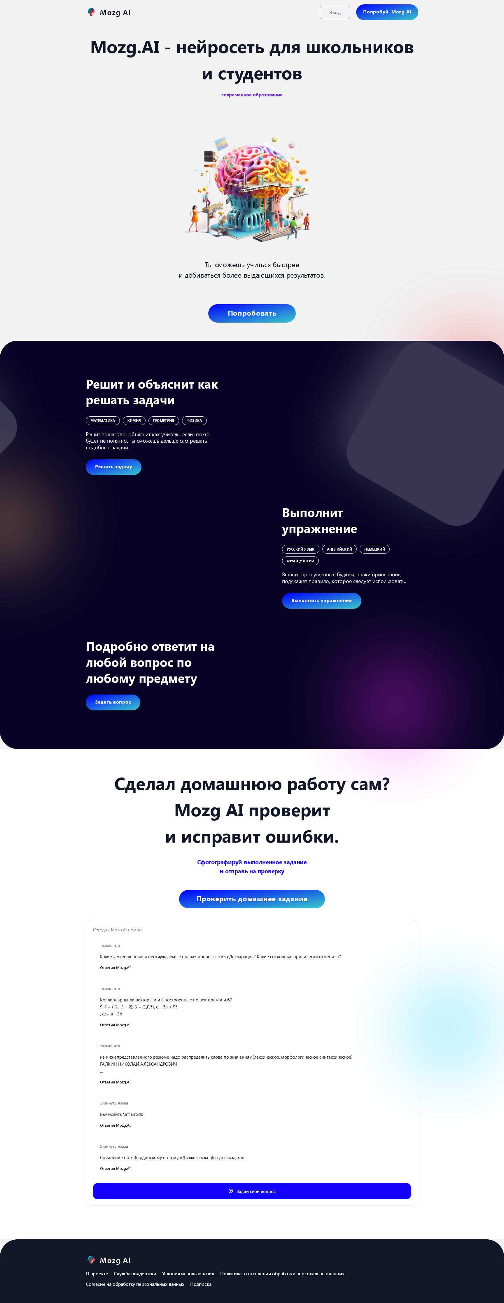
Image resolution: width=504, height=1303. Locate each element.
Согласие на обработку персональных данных (135, 1284)
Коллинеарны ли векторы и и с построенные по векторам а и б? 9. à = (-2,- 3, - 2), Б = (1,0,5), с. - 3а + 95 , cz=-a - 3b (166, 1007)
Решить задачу (113, 466)
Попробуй (387, 11)
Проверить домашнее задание (252, 898)
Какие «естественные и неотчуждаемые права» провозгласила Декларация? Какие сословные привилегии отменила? (220, 956)
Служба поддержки (135, 1273)
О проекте (97, 1273)
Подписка (200, 1284)
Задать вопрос (113, 702)
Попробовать (252, 312)
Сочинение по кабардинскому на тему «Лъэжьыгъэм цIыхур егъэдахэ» (172, 1157)
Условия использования (188, 1273)
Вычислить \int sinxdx (121, 1114)
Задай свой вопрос (255, 1191)
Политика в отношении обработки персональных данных (282, 1273)
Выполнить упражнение (321, 600)
